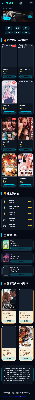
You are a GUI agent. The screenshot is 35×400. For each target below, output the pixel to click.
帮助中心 (10, 396)
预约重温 (9, 321)
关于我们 (4, 396)
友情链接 (17, 396)
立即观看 (8, 18)
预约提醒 (21, 248)
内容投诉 (23, 396)
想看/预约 (9, 76)
